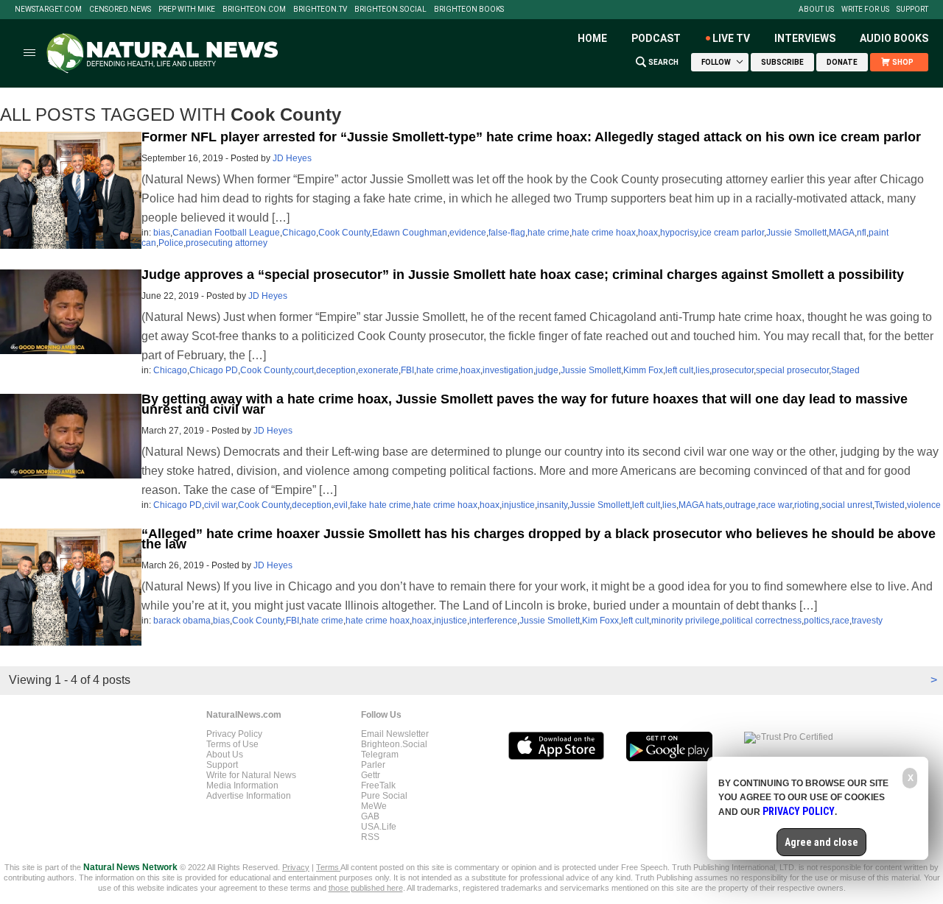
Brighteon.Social (390, 9)
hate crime (548, 232)
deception (336, 370)
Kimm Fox (643, 370)
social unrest (846, 505)
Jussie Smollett (796, 232)
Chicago (299, 232)
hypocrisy (679, 232)
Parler (373, 765)
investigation (508, 370)
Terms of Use (232, 744)
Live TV (731, 38)
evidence (467, 232)
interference (493, 620)
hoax (648, 232)
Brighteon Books (469, 9)
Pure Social (384, 796)
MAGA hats (701, 505)
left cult (679, 370)
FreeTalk (378, 785)
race (840, 620)
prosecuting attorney (226, 243)
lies (702, 370)
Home (592, 38)
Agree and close (821, 842)
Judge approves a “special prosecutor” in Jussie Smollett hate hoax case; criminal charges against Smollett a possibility (522, 274)
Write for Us (865, 9)
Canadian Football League (226, 232)
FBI (407, 370)
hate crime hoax (604, 232)
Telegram (380, 754)
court (304, 370)
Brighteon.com (254, 9)
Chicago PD (213, 370)
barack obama (182, 620)
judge (547, 370)
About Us (816, 9)
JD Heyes (292, 158)
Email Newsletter (395, 734)
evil (341, 505)
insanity (552, 505)
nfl (861, 232)
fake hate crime (380, 505)
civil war (220, 505)
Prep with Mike (186, 9)
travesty (867, 620)
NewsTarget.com (48, 9)
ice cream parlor (732, 232)
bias (161, 232)
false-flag (506, 232)
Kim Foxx (600, 620)
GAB (370, 816)
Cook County (344, 232)
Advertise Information (248, 796)
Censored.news (120, 9)
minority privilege (685, 620)
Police (170, 243)
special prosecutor (792, 370)
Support (912, 9)
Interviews (804, 38)
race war (775, 505)
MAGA (842, 232)
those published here (366, 887)
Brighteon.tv (320, 9)
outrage (740, 505)
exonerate (378, 370)
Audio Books (894, 38)
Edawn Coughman (409, 232)
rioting (806, 505)
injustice (518, 505)
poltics (817, 620)
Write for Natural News (251, 775)
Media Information (242, 785)
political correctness (762, 620)
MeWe (374, 806)
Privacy (295, 867)
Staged (845, 370)
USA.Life (378, 827)
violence (924, 505)
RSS (370, 837)
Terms (328, 867)
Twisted (889, 505)
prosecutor (733, 370)
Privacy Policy (234, 734)
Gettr (370, 775)
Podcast (656, 38)
